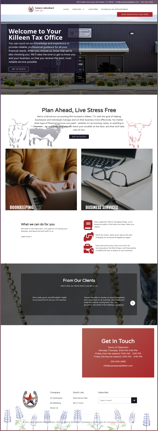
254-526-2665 (147, 2)
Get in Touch (78, 403)
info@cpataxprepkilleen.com (127, 2)
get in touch (79, 137)
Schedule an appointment (114, 9)
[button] (79, 9)
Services (76, 9)
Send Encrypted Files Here (134, 14)
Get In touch (18, 69)
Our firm (93, 9)
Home (66, 9)
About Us (54, 408)
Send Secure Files (80, 398)
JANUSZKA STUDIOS (115, 422)
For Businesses (56, 398)
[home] (41, 9)
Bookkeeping (55, 403)
